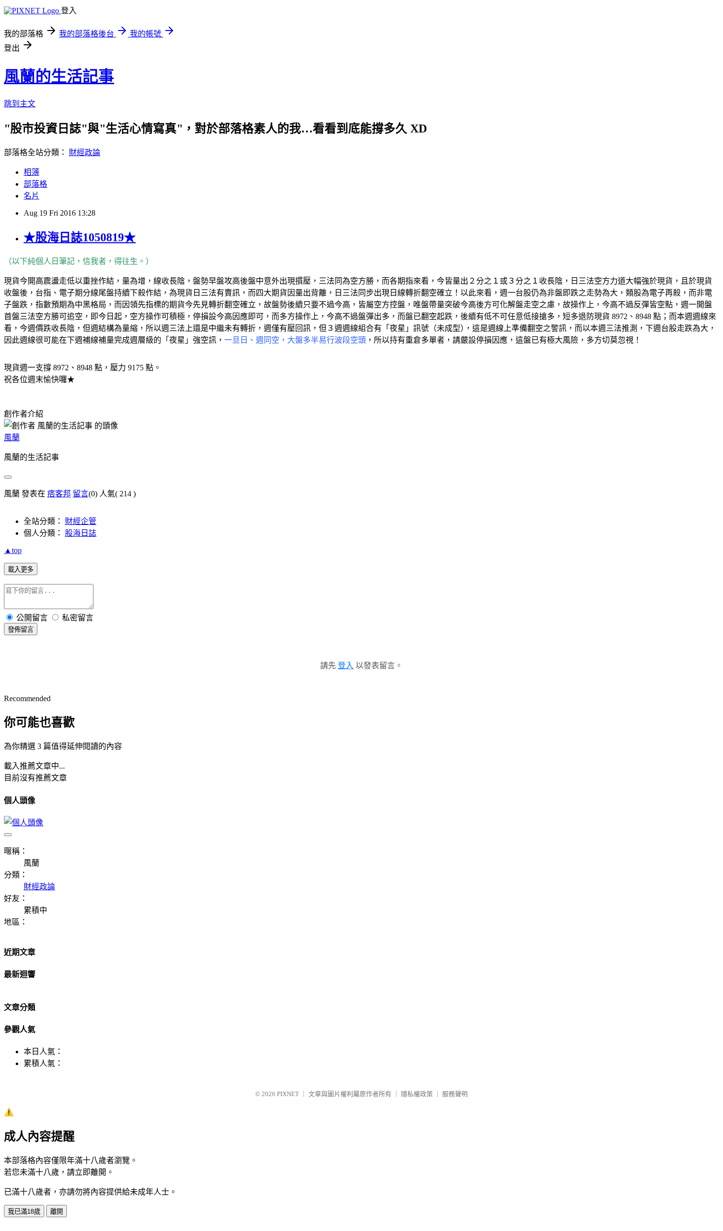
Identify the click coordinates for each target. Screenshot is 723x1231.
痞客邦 (59, 493)
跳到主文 (19, 103)
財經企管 (80, 521)
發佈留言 (20, 629)
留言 (81, 493)
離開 (56, 1211)
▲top (13, 550)
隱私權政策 (417, 1094)
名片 (31, 196)
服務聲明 (455, 1094)
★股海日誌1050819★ (80, 237)
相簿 (31, 172)
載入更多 (20, 569)
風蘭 (12, 437)
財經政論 (84, 152)
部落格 (35, 184)
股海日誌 (80, 533)
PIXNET (288, 1094)
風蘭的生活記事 (59, 76)
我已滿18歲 (24, 1211)
